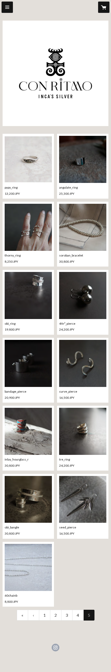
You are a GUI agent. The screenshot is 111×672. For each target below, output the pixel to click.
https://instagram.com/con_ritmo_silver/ (55, 647)
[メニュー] (7, 7)
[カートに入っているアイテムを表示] (103, 7)
